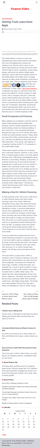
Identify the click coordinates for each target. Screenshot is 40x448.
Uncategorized (7, 19)
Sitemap (30, 441)
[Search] (36, 2)
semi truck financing (29, 88)
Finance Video (20, 8)
